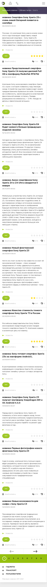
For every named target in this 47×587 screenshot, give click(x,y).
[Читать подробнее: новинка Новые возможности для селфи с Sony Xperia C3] (6, 539)
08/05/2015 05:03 (9, 77)
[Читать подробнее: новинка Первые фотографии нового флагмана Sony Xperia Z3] (6, 489)
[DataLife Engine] (3, 3)
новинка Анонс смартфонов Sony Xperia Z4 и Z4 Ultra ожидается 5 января (20, 183)
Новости (9, 50)
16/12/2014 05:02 (8, 133)
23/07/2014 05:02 (9, 359)
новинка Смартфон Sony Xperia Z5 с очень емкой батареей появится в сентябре (21, 20)
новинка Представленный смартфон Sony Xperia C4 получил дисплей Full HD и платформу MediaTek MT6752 (22, 71)
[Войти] (10, 3)
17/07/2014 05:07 (8, 406)
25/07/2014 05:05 (9, 316)
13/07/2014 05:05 (8, 507)
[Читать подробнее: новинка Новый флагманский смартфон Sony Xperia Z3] (6, 298)
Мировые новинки (9, 579)
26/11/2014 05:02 (8, 188)
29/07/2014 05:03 (9, 253)
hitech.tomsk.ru (10, 61)
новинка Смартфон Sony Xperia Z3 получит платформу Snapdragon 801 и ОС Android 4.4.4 (22, 400)
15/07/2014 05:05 (8, 454)
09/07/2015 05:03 (9, 26)
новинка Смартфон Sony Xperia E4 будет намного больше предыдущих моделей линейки (21, 127)
